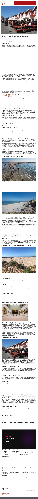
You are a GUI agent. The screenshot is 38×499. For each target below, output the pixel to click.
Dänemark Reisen (10, 2)
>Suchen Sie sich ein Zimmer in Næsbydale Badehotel (10, 404)
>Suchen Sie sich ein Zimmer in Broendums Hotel (12, 387)
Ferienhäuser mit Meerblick (5, 494)
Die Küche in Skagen (7, 95)
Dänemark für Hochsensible (5, 492)
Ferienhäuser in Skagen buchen (8, 96)
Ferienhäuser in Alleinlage (5, 493)
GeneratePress (23, 497)
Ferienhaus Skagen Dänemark (8, 136)
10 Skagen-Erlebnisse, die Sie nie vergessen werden (11, 94)
